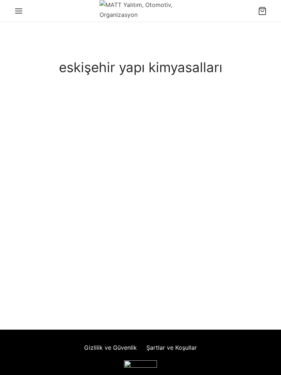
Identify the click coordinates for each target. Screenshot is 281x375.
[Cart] (262, 11)
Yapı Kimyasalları (56, 136)
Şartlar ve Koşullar (171, 347)
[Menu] (18, 11)
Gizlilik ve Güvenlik (110, 347)
